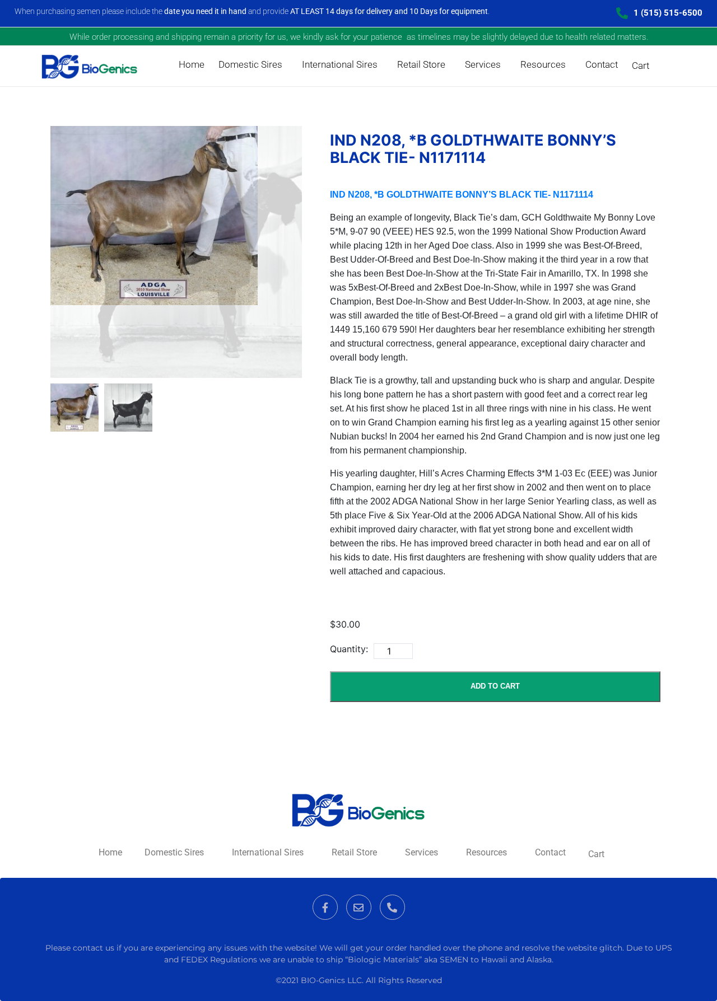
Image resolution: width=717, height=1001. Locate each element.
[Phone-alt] (392, 907)
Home (191, 64)
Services (483, 64)
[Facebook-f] (325, 907)
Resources (543, 64)
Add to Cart (495, 686)
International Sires (340, 64)
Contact (601, 64)
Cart (640, 65)
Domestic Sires (250, 64)
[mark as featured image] (74, 407)
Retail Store (421, 64)
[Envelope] (358, 907)
